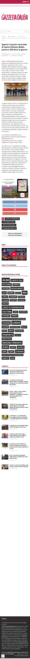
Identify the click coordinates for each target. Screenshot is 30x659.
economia (6, 316)
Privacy (26, 654)
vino (12, 358)
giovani (6, 323)
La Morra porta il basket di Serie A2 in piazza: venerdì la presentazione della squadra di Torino (19, 446)
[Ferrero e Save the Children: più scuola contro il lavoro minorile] (5, 468)
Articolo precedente (15, 233)
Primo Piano (5, 55)
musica (11, 330)
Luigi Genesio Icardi (8, 222)
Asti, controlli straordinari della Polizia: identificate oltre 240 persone (19, 456)
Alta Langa (6, 285)
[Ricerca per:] (15, 31)
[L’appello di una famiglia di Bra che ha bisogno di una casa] (5, 429)
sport (4, 351)
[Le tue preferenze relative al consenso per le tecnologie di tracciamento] (2, 656)
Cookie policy (20, 654)
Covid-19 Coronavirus (12, 218)
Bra (25, 292)
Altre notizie (17, 54)
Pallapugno (19, 330)
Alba (5, 280)
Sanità (13, 347)
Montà (4, 330)
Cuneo (16, 312)
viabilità (5, 358)
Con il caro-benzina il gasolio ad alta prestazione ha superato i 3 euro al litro (18, 371)
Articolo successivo (15, 235)
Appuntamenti (17, 288)
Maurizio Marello (15, 327)
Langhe (23, 54)
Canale (4, 297)
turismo (20, 351)
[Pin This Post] (15, 209)
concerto (13, 300)
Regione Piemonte (12, 342)
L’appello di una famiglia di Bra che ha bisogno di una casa (19, 426)
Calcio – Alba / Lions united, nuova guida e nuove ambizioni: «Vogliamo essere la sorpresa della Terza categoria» (19, 394)
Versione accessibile (16, 55)
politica (17, 335)
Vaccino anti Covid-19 (9, 228)
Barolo (18, 293)
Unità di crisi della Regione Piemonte (12, 355)
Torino (11, 351)
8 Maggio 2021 (7, 54)
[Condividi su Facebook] (15, 202)
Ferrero (14, 316)
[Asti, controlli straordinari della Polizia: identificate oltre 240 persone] (5, 458)
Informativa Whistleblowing (21, 655)
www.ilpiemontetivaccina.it (10, 140)
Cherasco (21, 297)
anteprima (5, 288)
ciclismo (5, 300)
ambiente (16, 284)
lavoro (5, 327)
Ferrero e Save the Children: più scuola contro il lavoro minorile (19, 465)
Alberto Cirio (16, 280)
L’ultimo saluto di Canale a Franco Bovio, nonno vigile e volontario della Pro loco (18, 435)
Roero (5, 347)
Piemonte (7, 334)
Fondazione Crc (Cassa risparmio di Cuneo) (13, 319)
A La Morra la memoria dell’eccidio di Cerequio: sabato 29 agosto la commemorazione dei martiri (19, 382)
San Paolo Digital (13, 642)
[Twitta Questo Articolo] (15, 205)
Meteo (24, 327)
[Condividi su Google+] (15, 213)
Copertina (21, 300)
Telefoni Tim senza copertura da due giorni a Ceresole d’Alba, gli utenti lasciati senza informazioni (19, 406)
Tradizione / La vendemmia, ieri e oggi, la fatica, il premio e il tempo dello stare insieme (19, 417)
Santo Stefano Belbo (9, 225)
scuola (21, 347)
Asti (4, 293)
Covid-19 (5, 303)
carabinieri (13, 297)
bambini (11, 293)
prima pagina (6, 338)
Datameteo (23, 312)
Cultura (6, 311)
